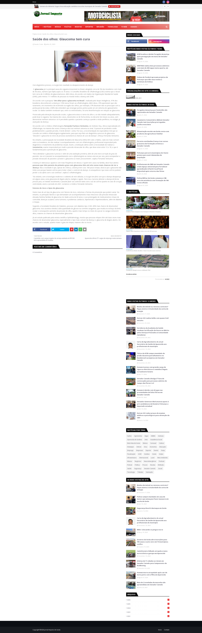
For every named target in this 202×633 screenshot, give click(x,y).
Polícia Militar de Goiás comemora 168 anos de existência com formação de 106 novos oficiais (152, 180)
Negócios (138, 461)
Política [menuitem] (67, 27)
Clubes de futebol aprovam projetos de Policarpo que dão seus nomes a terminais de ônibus (152, 79)
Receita (152, 465)
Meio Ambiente (162, 458)
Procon (145, 465)
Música (129, 461)
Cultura (161, 443)
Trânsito (140, 472)
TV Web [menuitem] (124, 27)
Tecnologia (131, 472)
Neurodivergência (150, 461)
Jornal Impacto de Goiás (52, 630)
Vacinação (149, 472)
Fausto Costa (38, 44)
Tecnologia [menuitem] (113, 27)
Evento (156, 450)
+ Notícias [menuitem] (47, 27)
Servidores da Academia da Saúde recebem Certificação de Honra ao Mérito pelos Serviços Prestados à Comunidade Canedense (153, 331)
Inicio (34, 2)
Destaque (130, 447)
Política (137, 465)
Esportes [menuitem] (89, 27)
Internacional (143, 458)
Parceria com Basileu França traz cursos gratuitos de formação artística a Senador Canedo (152, 143)
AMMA (153, 436)
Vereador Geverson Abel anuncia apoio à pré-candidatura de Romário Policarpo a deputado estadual (153, 404)
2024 (148, 608)
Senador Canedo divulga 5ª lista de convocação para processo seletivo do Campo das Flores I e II (152, 381)
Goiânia (146, 454)
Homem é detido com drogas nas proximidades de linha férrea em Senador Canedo (150, 392)
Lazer (153, 458)
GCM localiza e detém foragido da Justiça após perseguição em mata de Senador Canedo (153, 56)
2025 (148, 604)
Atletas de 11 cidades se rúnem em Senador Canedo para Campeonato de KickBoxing (152, 563)
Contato (166, 630)
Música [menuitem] (58, 27)
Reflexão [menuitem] (100, 27)
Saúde (129, 469)
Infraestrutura (131, 458)
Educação (162, 447)
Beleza (145, 443)
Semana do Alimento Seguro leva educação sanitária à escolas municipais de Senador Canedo (73, 6)
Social (160, 469)
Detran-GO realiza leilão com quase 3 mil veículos (153, 319)
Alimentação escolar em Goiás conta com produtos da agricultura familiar (153, 132)
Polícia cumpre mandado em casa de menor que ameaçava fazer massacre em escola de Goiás (153, 499)
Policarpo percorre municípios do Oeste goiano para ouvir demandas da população (152, 155)
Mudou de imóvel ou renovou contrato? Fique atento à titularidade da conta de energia (152, 309)
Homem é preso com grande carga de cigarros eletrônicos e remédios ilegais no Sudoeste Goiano (152, 369)
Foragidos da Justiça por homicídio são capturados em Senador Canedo (152, 111)
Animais (160, 436)
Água (146, 436)
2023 (148, 612)
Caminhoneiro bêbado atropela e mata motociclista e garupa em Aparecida (152, 552)
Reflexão (161, 465)
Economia (153, 447)
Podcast (161, 461)
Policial (129, 465)
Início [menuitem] (36, 27)
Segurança (137, 469)
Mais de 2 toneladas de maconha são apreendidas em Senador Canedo (151, 583)
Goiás (154, 454)
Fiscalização (131, 454)
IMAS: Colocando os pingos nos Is (150, 530)
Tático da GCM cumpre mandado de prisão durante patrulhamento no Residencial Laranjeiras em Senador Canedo (151, 356)
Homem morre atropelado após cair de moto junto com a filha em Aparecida (152, 573)
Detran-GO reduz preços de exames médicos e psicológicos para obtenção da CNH (153, 415)
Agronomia (138, 436)
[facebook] (163, 2)
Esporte (148, 450)
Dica (145, 447)
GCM (139, 454)
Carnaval (153, 443)
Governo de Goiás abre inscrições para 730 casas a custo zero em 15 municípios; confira (152, 542)
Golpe (161, 454)
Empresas (139, 450)
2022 (148, 616)
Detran (139, 447)
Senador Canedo (149, 469)
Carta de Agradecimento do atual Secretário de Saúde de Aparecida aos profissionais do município (152, 344)
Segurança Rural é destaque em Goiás (151, 508)
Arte (146, 440)
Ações (129, 436)
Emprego (130, 450)
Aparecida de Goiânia (134, 440)
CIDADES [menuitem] (133, 27)
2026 (148, 600)
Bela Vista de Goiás (133, 443)
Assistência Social (156, 440)
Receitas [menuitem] (78, 27)
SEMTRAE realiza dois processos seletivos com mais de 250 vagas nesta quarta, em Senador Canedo (153, 68)
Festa (163, 450)
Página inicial (37, 34)
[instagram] (167, 2)
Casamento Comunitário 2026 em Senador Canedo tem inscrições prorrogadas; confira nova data (153, 122)
